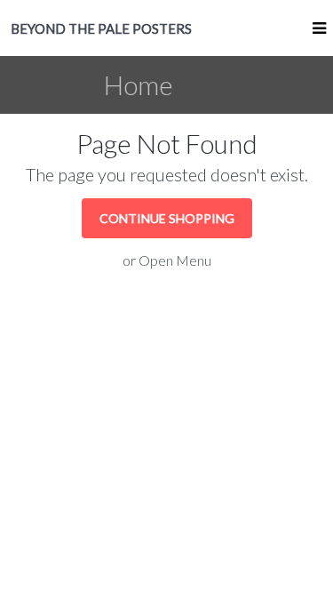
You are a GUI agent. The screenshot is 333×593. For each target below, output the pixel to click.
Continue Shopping (166, 218)
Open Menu (175, 260)
